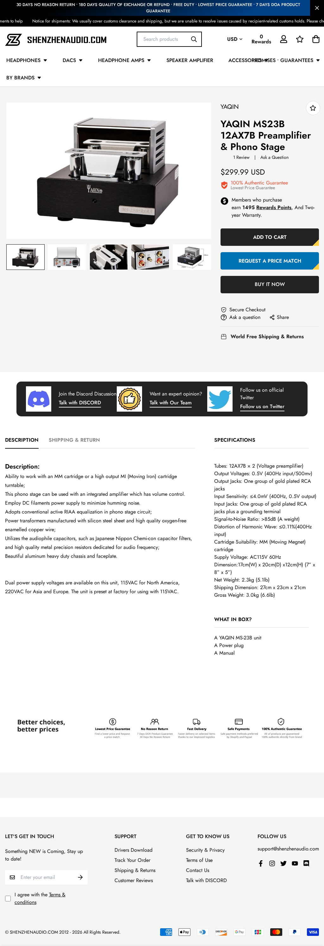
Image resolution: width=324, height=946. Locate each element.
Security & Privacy (205, 850)
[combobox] (169, 39)
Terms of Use (199, 860)
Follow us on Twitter (262, 406)
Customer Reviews (134, 880)
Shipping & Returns (135, 870)
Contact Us (197, 870)
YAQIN (230, 106)
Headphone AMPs (121, 60)
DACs (69, 60)
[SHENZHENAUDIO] (55, 39)
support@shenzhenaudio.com (288, 848)
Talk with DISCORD (80, 402)
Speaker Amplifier (189, 60)
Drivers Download (134, 850)
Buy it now (270, 284)
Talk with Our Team (171, 402)
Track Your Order (132, 860)
